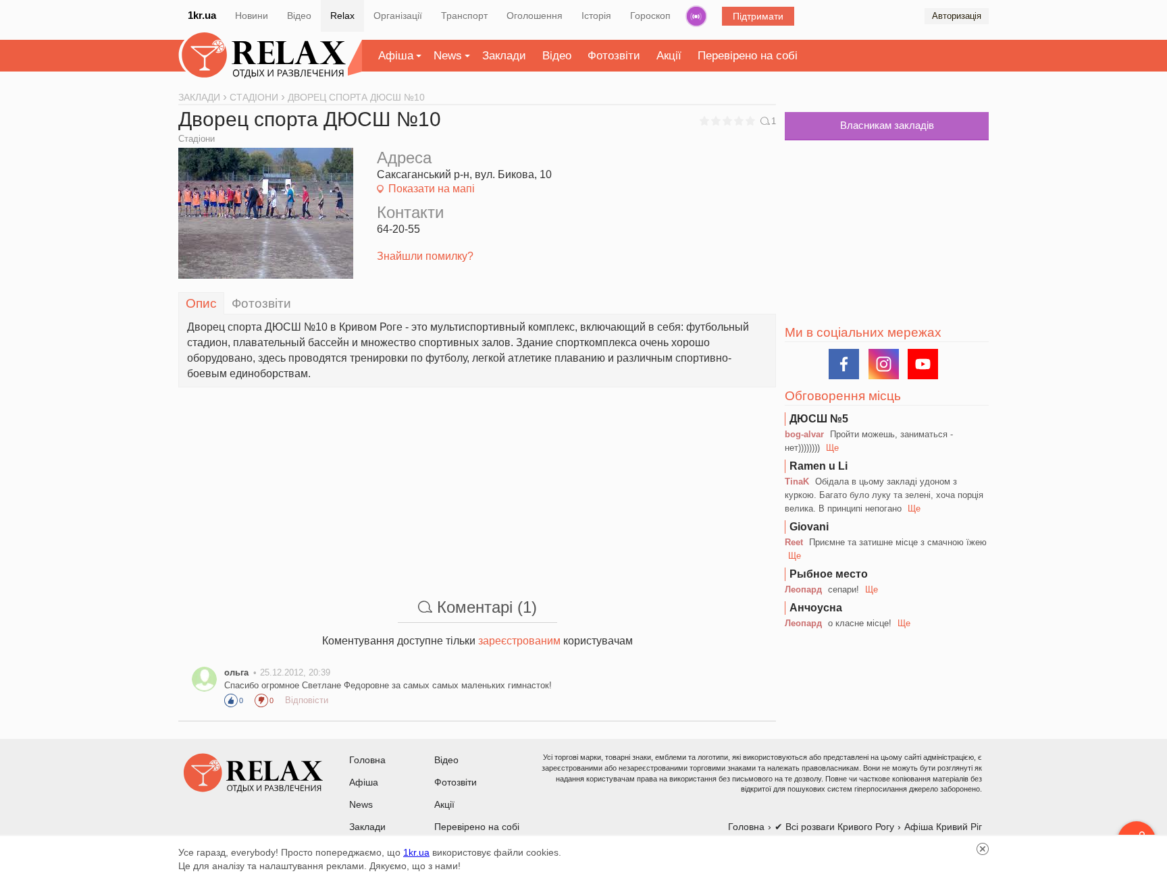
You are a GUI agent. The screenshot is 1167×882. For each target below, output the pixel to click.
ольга (236, 672)
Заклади (504, 55)
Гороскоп (650, 15)
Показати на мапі (431, 188)
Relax (342, 15)
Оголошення (535, 15)
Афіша (395, 55)
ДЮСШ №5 (818, 418)
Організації (397, 15)
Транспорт (464, 15)
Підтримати (758, 16)
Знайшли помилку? (425, 256)
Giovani (809, 526)
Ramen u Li (818, 466)
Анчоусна (815, 607)
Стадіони (196, 139)
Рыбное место (828, 574)
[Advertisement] (477, 481)
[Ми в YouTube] (923, 364)
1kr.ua (202, 15)
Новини (251, 15)
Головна (367, 759)
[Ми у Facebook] (844, 364)
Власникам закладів (887, 125)
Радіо (696, 16)
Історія (596, 15)
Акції (668, 55)
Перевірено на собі (748, 55)
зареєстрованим (519, 640)
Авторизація (956, 16)
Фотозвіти (614, 55)
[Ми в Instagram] (883, 364)
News (448, 55)
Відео (299, 15)
